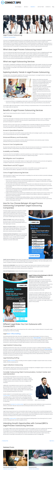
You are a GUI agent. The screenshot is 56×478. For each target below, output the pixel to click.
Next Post (52, 440)
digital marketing (11, 360)
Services (26, 6)
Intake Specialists (48, 349)
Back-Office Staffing (13, 334)
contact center (12, 418)
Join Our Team (41, 6)
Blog (53, 6)
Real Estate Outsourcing (10, 467)
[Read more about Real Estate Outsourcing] (15, 457)
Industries (33, 6)
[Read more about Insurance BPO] (41, 457)
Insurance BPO (33, 467)
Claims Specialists (37, 337)
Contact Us (48, 6)
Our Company (18, 6)
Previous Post (4, 440)
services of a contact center (17, 404)
